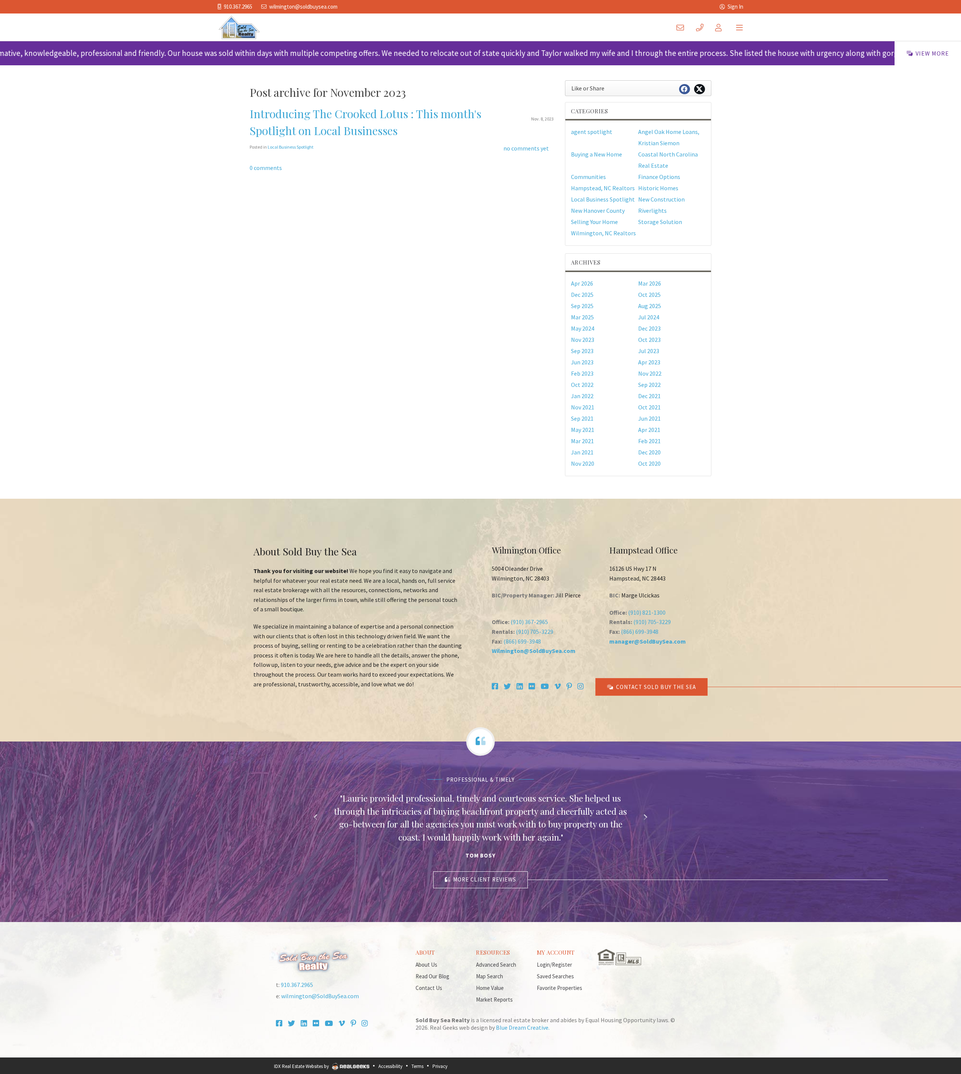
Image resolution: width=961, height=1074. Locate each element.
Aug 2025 (649, 306)
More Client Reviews (484, 879)
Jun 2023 (582, 362)
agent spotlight (591, 131)
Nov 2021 (582, 407)
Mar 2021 (582, 441)
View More (932, 53)
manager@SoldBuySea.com (647, 641)
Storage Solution (660, 222)
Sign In (735, 6)
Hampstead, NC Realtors (603, 188)
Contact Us (429, 987)
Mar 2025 (582, 317)
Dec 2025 (582, 294)
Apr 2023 (649, 362)
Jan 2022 (582, 396)
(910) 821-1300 (647, 612)
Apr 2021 (649, 429)
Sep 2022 (649, 384)
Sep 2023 (582, 351)
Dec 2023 (649, 328)
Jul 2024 (648, 317)
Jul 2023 (648, 351)
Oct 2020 (649, 463)
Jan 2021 (582, 452)
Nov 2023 (582, 339)
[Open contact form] (681, 27)
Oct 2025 (649, 294)
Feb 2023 (582, 373)
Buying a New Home (596, 154)
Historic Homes (658, 188)
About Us (426, 964)
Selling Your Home (594, 222)
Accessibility (390, 1066)
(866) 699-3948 (522, 641)
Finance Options (659, 177)
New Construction (661, 199)
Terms (417, 1066)
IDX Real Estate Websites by (302, 1066)
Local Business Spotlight (290, 147)
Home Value (490, 987)
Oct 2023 (649, 339)
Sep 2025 (582, 306)
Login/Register (554, 964)
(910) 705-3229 (534, 631)
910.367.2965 (238, 6)
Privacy (439, 1066)
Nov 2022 (649, 373)
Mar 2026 (649, 283)
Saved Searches (555, 976)
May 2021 (582, 429)
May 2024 (582, 328)
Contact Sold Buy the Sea (656, 686)
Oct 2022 (582, 384)
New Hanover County (598, 210)
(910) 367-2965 (529, 622)
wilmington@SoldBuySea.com (303, 6)
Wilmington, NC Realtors (603, 233)
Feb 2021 (649, 441)
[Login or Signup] (720, 27)
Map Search (489, 976)
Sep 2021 (582, 418)
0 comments (266, 167)
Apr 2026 (582, 283)
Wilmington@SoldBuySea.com (533, 650)
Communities (588, 177)
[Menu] (740, 27)
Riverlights (652, 210)
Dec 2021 (649, 396)
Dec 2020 (649, 452)
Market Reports (494, 999)
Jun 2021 (649, 418)
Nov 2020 (582, 463)
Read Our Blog (432, 976)
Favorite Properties (559, 987)
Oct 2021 (649, 407)
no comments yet (526, 148)
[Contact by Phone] (701, 27)
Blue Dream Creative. (523, 1027)
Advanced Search (496, 964)
